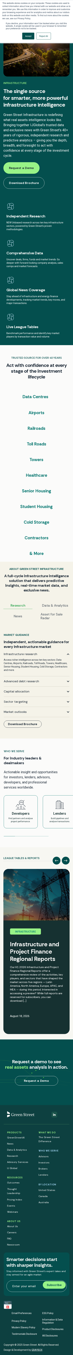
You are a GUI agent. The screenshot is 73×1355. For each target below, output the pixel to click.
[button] (56, 861)
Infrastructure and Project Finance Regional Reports (34, 951)
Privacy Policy (19, 1321)
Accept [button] (28, 36)
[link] (36, 681)
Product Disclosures (52, 1329)
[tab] (21, 857)
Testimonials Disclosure (24, 1334)
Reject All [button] (43, 36)
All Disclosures (50, 1335)
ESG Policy (47, 1313)
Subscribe (54, 1285)
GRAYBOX (37, 1350)
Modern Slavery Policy (23, 1327)
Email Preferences (22, 1313)
